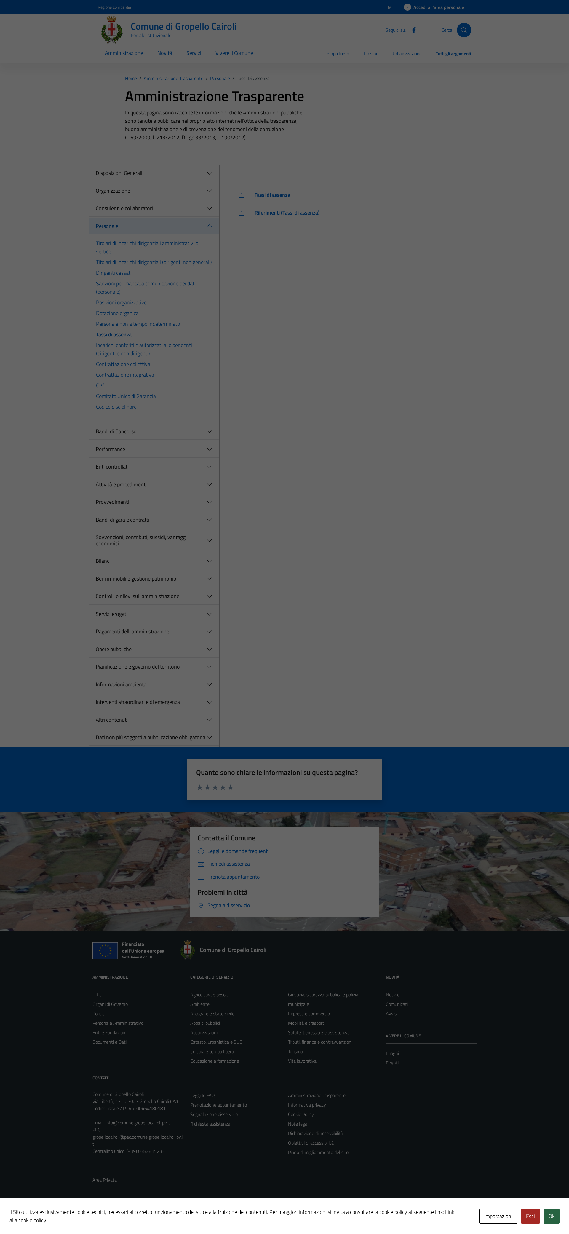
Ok (551, 1216)
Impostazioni (498, 1216)
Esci (530, 1216)
